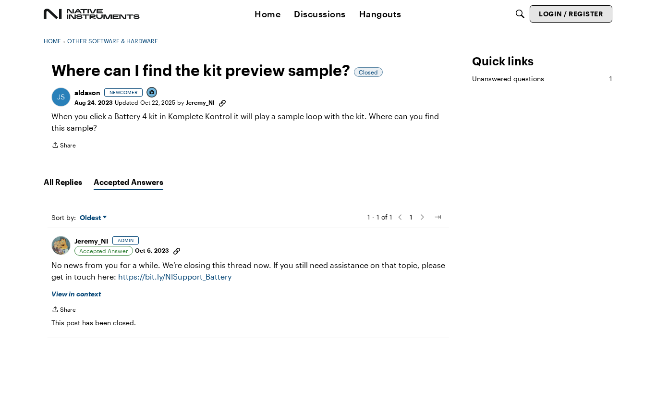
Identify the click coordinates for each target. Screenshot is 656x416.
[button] (61, 97)
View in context (76, 294)
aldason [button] (87, 92)
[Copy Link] (222, 102)
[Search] (520, 14)
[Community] (92, 14)
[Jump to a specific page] (437, 217)
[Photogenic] (152, 93)
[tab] (63, 182)
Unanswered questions (542, 78)
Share (63, 146)
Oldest (91, 217)
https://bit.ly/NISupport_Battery (174, 276)
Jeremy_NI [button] (200, 102)
